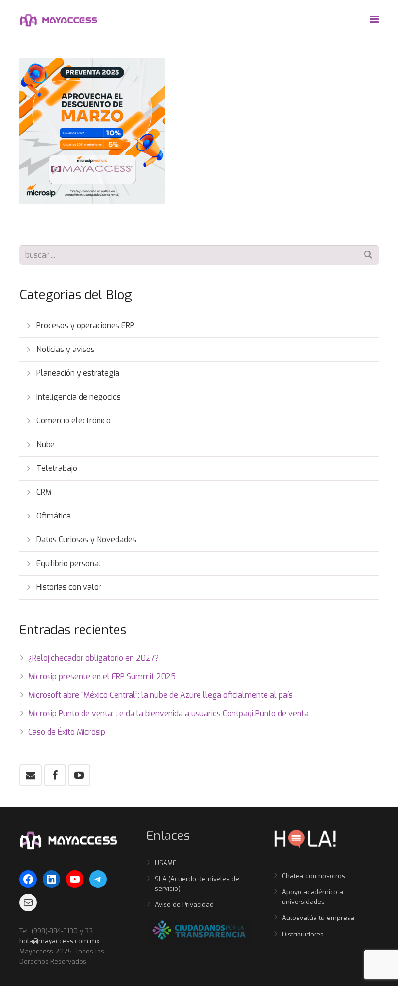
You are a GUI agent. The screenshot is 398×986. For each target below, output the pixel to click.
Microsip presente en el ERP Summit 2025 (102, 676)
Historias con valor (68, 587)
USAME (166, 863)
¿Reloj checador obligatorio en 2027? (93, 658)
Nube (45, 444)
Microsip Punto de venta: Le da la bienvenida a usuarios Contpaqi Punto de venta (168, 713)
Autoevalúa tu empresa (318, 918)
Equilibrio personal (68, 563)
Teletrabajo (56, 468)
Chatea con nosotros (313, 876)
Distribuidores (303, 934)
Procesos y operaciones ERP (85, 325)
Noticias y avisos (65, 349)
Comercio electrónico (73, 421)
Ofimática (53, 516)
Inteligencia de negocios (78, 397)
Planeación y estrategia (77, 373)
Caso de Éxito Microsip (66, 732)
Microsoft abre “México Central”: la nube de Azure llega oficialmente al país (160, 695)
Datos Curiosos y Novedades (86, 540)
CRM (43, 492)
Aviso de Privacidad (184, 905)
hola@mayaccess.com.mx (59, 941)
